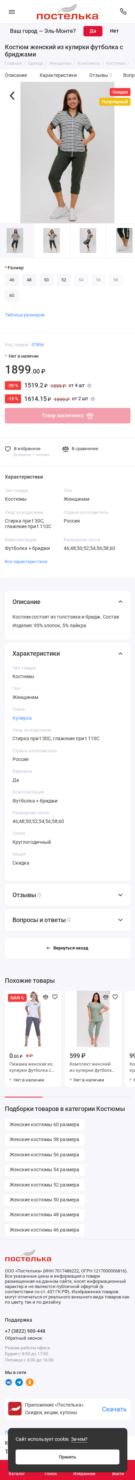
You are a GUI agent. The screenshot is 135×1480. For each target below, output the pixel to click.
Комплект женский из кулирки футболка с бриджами (92, 1067)
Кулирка (22, 718)
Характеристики (58, 75)
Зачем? (79, 1439)
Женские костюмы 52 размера (44, 1185)
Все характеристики (26, 561)
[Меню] (12, 11)
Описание (16, 75)
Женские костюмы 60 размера (44, 1125)
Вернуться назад (70, 948)
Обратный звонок (23, 1338)
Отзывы (100, 75)
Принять (67, 1457)
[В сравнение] (46, 997)
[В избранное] (55, 997)
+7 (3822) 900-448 (25, 1331)
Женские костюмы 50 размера (44, 1200)
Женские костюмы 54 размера (44, 1170)
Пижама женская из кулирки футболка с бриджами (31, 1067)
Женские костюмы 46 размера (44, 1230)
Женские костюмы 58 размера (44, 1139)
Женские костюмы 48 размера (44, 1215)
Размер (16, 267)
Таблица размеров (24, 314)
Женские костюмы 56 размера (44, 1155)
